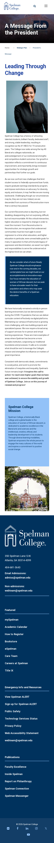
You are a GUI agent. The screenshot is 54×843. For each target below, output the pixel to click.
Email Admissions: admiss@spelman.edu (17, 575)
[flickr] (8, 829)
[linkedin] (27, 829)
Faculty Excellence (15, 766)
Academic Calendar (16, 626)
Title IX (9, 670)
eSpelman (10, 648)
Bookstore (11, 641)
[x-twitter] (46, 829)
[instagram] (36, 829)
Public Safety (12, 711)
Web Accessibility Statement (21, 733)
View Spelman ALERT (17, 696)
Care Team (11, 656)
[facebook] (18, 829)
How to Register (14, 634)
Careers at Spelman (16, 663)
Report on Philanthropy (18, 781)
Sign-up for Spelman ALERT (21, 704)
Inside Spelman (14, 774)
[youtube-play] (28, 835)
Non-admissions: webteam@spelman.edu (18, 588)
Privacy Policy (13, 725)
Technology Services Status (21, 718)
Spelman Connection (17, 788)
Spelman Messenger (17, 795)
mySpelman (11, 619)
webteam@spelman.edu (18, 740)
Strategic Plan (22, 48)
